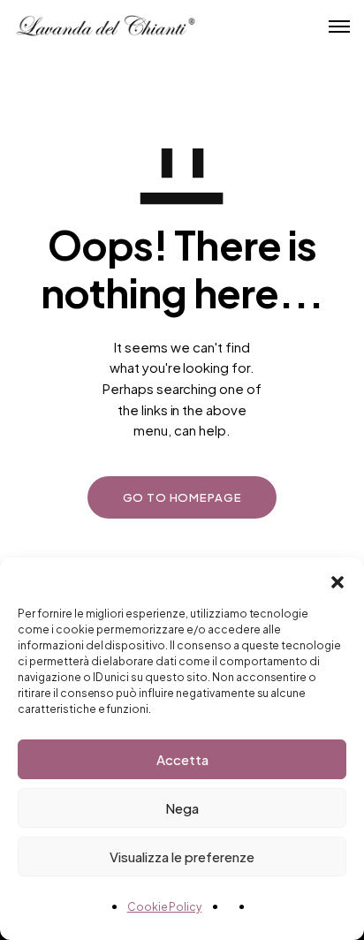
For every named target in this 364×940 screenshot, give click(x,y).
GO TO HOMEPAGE (182, 497)
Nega (182, 808)
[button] (337, 579)
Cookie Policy (164, 906)
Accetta (182, 759)
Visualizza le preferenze (182, 856)
